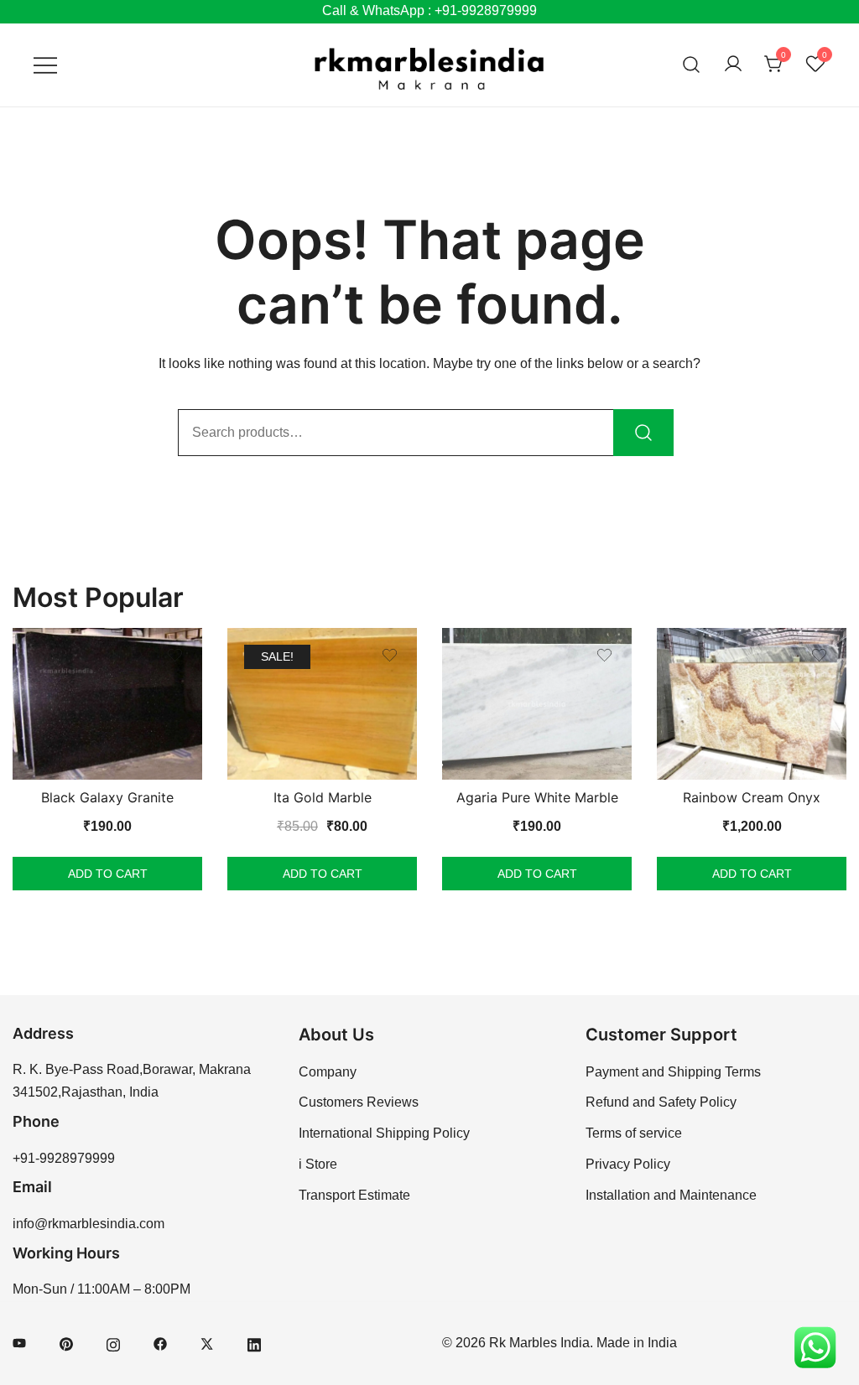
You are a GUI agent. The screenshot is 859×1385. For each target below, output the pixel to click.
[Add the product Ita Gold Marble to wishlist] (389, 655)
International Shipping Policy (384, 1133)
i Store (318, 1164)
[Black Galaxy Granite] (107, 704)
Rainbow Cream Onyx (751, 797)
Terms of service (634, 1133)
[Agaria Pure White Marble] (537, 704)
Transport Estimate (354, 1195)
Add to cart (108, 873)
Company (328, 1072)
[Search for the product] (643, 432)
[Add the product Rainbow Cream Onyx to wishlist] (819, 655)
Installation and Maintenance (671, 1195)
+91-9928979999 (64, 1158)
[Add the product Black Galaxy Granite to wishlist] (175, 655)
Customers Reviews (359, 1102)
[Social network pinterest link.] (66, 1343)
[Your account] (733, 65)
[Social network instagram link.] (113, 1343)
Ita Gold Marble (322, 797)
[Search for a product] (691, 65)
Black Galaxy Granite (107, 797)
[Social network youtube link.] (19, 1343)
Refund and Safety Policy (661, 1102)
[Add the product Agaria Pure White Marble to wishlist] (604, 655)
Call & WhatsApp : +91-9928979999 (429, 10)
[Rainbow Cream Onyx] (751, 704)
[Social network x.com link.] (207, 1343)
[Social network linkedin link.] (254, 1343)
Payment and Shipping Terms (673, 1072)
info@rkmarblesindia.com (88, 1223)
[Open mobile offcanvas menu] (45, 65)
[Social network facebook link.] (160, 1343)
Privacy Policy (628, 1164)
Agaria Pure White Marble (537, 797)
